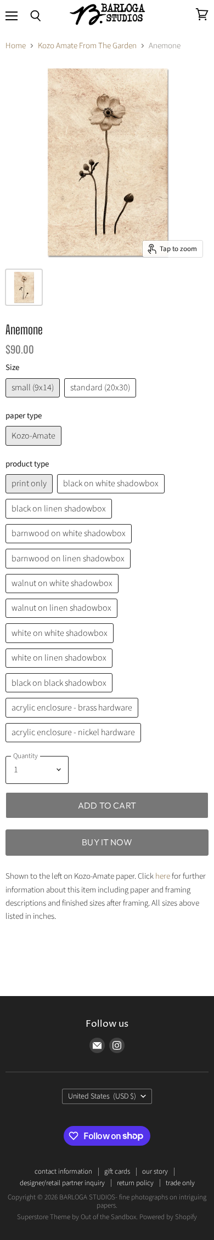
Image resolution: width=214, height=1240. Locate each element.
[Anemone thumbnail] (24, 287)
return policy (135, 1183)
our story (155, 1171)
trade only (180, 1183)
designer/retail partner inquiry (62, 1183)
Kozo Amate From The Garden (87, 45)
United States (102, 1096)
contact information (63, 1171)
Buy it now (107, 842)
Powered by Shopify (168, 1217)
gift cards (117, 1171)
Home (15, 45)
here (162, 876)
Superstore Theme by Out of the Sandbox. (77, 1217)
